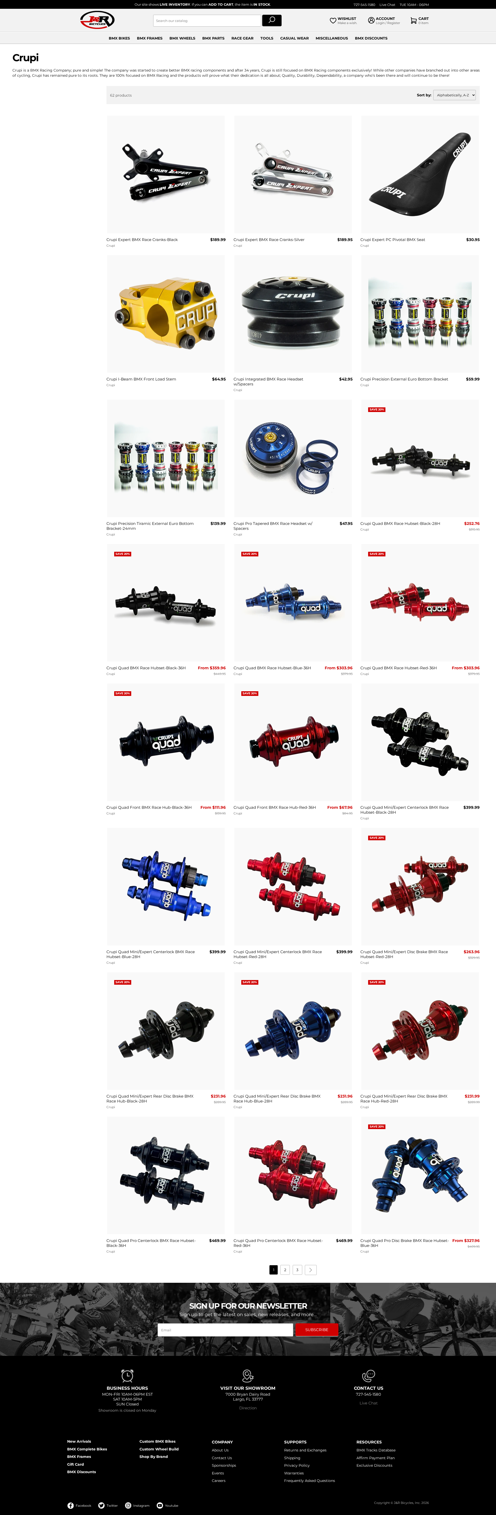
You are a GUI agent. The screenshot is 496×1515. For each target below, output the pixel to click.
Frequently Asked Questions (309, 1481)
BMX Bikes (119, 38)
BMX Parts (213, 38)
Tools (266, 38)
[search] (272, 21)
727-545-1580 (364, 5)
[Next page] (311, 1270)
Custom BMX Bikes (157, 1441)
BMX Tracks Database (376, 1450)
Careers (219, 1481)
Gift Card (75, 1464)
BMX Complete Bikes (87, 1449)
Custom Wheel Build (159, 1449)
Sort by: (424, 95)
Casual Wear (294, 38)
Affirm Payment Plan (376, 1458)
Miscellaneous (332, 38)
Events (218, 1473)
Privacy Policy (297, 1465)
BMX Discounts (371, 38)
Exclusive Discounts (374, 1465)
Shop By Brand (154, 1457)
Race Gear (242, 38)
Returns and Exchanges (305, 1450)
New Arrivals (79, 1441)
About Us (220, 1450)
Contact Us (222, 1458)
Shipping (292, 1458)
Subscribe (316, 1329)
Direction (248, 1407)
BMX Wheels (182, 38)
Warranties (294, 1473)
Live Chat (387, 5)
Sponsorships (224, 1465)
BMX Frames (149, 38)
